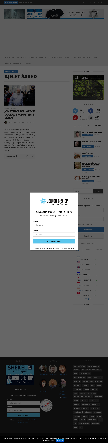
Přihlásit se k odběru (54, 241)
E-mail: (35, 231)
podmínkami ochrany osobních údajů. (62, 248)
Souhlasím (60, 440)
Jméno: (35, 221)
